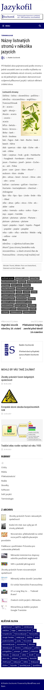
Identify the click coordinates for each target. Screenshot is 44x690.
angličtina (34, 278)
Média (4, 471)
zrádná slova (29, 312)
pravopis (17, 651)
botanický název (34, 282)
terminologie (16, 312)
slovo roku (6, 658)
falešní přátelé (8, 288)
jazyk (19, 292)
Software (5, 489)
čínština (5, 665)
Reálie (4, 480)
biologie (21, 282)
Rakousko (5, 655)
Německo (32, 644)
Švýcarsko (13, 665)
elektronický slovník (24, 630)
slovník (31, 655)
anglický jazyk (22, 278)
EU (34, 630)
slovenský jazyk (9, 309)
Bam (3, 686)
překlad (25, 651)
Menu (7, 26)
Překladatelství (8, 476)
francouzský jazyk (24, 288)
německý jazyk (8, 302)
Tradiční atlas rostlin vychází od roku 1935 (21, 445)
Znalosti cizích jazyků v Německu (26, 600)
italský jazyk (20, 637)
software (15, 658)
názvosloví (21, 299)
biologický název (9, 282)
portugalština (7, 651)
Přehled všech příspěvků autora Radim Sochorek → (29, 354)
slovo (38, 655)
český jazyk (17, 285)
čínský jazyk (35, 662)
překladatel (34, 651)
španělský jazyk (25, 665)
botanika (5, 285)
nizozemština (7, 305)
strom (32, 309)
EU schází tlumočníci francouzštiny (26, 584)
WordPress (31, 683)
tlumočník (33, 658)
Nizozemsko (27, 641)
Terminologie (7, 35)
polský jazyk (20, 305)
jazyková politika (8, 641)
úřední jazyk (6, 662)
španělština (37, 665)
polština (31, 305)
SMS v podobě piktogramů (23, 564)
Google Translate (8, 637)
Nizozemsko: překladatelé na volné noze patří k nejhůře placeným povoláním (22, 537)
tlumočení (24, 658)
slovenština (23, 309)
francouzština (8, 292)
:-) (2, 462)
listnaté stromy (22, 295)
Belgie (13, 630)
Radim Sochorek (14, 58)
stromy (5, 312)
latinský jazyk (8, 295)
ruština (24, 655)
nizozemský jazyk (23, 302)
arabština (5, 630)
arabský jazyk (28, 627)
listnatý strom (8, 299)
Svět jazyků (6, 494)
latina (34, 292)
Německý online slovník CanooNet (26, 578)
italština (29, 637)
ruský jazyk (15, 655)
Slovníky (5, 485)
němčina (31, 299)
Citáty (4, 467)
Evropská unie (7, 634)
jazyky (26, 292)
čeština (27, 285)
